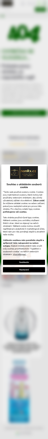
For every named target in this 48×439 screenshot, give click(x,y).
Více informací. (19, 254)
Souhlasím (24, 262)
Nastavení (24, 269)
